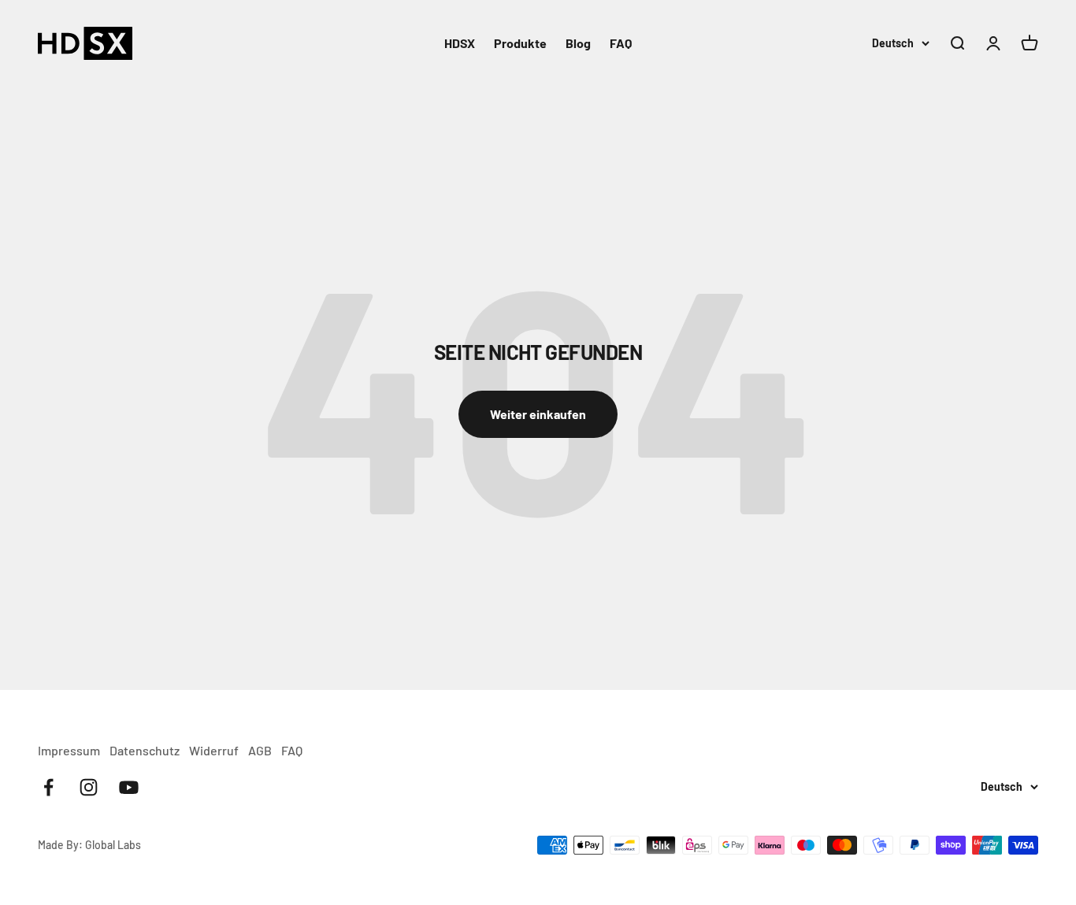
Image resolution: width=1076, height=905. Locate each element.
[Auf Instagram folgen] (88, 787)
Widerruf (214, 750)
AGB (260, 750)
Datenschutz (144, 750)
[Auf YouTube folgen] (128, 787)
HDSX (459, 42)
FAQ (621, 42)
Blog (578, 42)
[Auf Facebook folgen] (48, 787)
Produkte (520, 42)
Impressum (69, 750)
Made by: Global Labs (89, 844)
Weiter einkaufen (538, 413)
